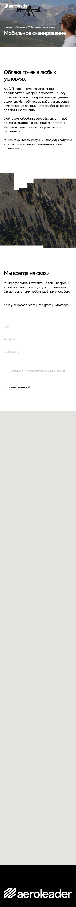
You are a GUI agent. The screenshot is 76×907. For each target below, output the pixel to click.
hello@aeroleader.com (19, 305)
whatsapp (62, 305)
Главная (8, 27)
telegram (45, 305)
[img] (16, 6)
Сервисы (20, 27)
